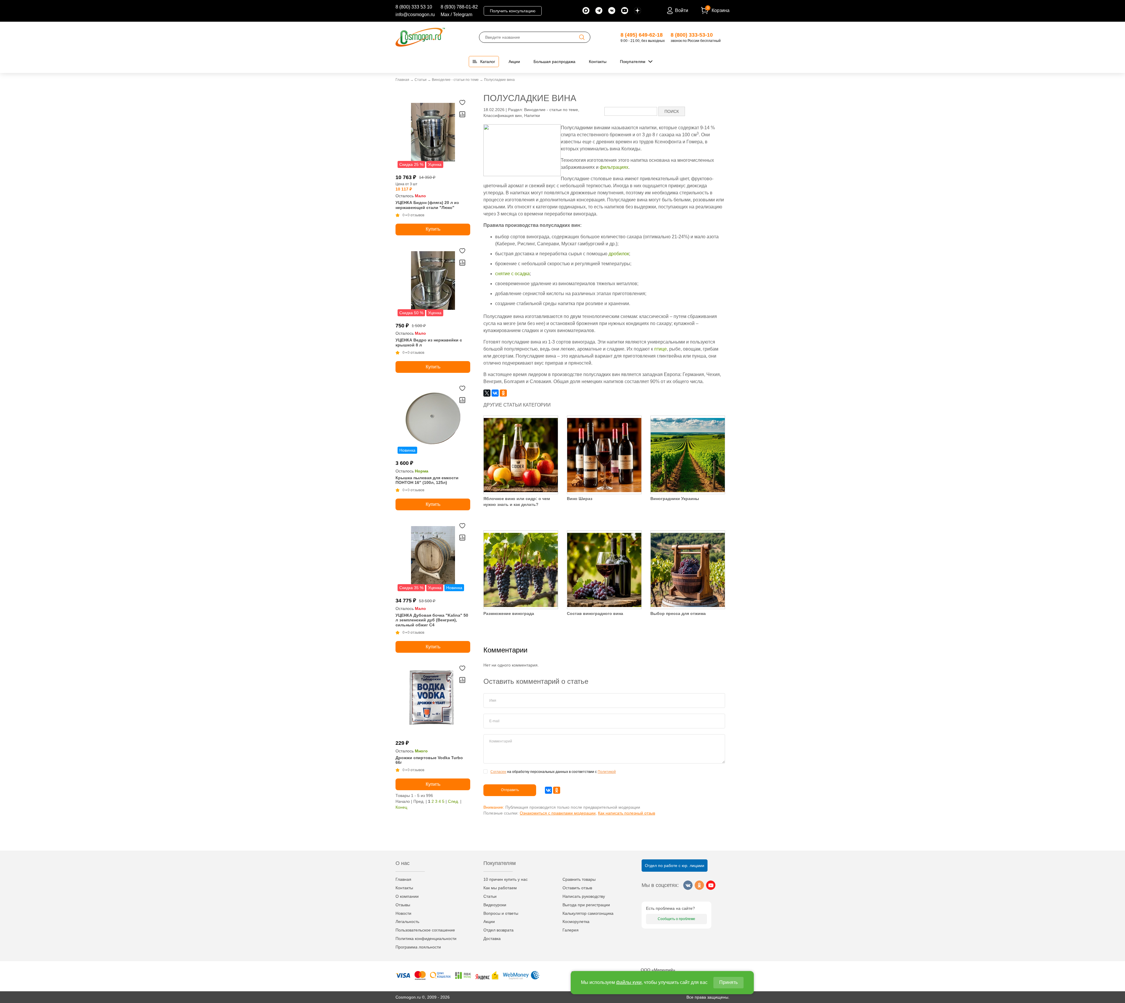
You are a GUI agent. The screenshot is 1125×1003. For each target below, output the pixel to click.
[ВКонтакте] (495, 393)
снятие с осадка (512, 273)
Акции (489, 921)
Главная (403, 879)
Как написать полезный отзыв (626, 813)
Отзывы (403, 904)
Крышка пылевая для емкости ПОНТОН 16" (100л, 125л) (427, 480)
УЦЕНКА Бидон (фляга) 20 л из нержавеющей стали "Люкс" (427, 205)
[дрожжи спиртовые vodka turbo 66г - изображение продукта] (433, 699)
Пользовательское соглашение (425, 930)
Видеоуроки (494, 904)
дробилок (618, 253)
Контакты (404, 887)
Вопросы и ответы (500, 913)
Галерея (570, 930)
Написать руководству (583, 896)
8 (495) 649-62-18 (642, 35)
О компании (407, 896)
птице (660, 348)
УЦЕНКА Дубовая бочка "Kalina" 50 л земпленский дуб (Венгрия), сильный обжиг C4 (432, 620)
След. (453, 801)
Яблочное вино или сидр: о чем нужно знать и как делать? (516, 501)
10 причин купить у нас (505, 879)
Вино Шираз (579, 498)
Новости (403, 913)
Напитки (532, 115)
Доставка (492, 938)
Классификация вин (502, 115)
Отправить (510, 790)
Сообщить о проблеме (676, 919)
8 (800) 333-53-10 (692, 35)
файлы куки (629, 982)
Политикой (607, 772)
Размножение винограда (508, 613)
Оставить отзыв (577, 887)
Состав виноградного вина (595, 613)
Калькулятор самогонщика (587, 913)
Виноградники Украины (674, 498)
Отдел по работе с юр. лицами (674, 865)
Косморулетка (575, 921)
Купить (433, 229)
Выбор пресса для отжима (678, 613)
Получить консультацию (513, 10)
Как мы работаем (500, 887)
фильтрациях (614, 167)
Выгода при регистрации (586, 904)
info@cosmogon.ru (415, 14)
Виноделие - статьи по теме (551, 109)
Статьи (490, 896)
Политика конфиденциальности (426, 938)
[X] (486, 393)
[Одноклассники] (503, 393)
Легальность (407, 921)
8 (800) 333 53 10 (414, 6)
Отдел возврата (498, 930)
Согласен (498, 772)
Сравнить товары (579, 879)
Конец (401, 807)
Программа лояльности (418, 947)
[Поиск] (581, 37)
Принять (728, 982)
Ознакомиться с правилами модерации (558, 813)
